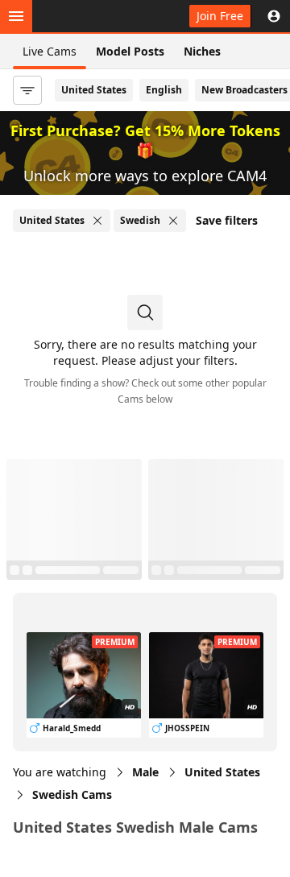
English (164, 90)
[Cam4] (87, 16)
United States (93, 90)
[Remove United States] (97, 220)
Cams (72, 794)
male (145, 772)
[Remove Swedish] (173, 220)
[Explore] (16, 16)
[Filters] (27, 90)
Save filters (227, 220)
